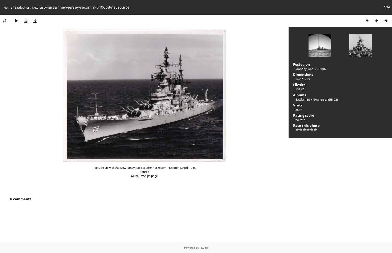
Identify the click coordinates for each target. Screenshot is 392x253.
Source (144, 172)
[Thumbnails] (367, 20)
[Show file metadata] (25, 20)
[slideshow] (16, 20)
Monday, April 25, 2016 (310, 69)
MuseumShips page (144, 176)
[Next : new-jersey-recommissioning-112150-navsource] (386, 20)
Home (8, 7)
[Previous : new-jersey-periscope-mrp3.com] (376, 20)
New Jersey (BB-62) (44, 7)
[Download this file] (35, 20)
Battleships (22, 7)
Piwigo (204, 248)
